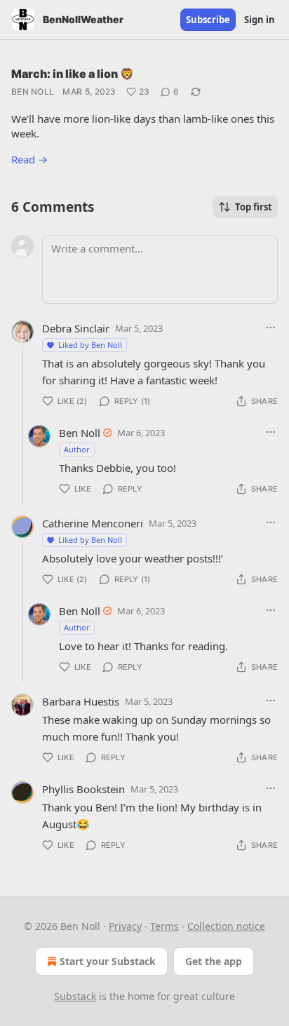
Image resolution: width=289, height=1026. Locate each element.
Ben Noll (32, 91)
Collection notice (226, 926)
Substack (75, 996)
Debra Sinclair (75, 328)
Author (77, 449)
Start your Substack (108, 961)
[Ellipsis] (271, 327)
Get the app (213, 961)
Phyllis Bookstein (83, 789)
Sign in (259, 19)
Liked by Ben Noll (90, 344)
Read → (29, 159)
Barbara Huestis (80, 701)
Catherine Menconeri (92, 523)
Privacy (125, 926)
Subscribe (208, 19)
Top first (253, 207)
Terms (164, 926)
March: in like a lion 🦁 (72, 74)
